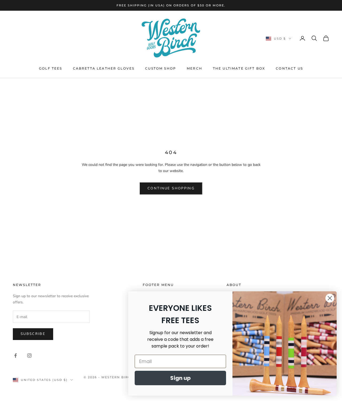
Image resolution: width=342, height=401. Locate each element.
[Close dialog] (330, 298)
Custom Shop (160, 68)
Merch (194, 68)
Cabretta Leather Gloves (104, 68)
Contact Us (289, 68)
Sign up (180, 378)
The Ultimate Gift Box (239, 68)
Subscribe (33, 333)
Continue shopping (171, 188)
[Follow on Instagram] (29, 355)
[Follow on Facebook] (15, 355)
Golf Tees (50, 68)
